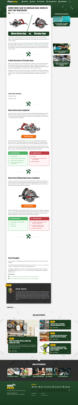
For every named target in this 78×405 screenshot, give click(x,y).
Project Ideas (41, 1)
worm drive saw (40, 265)
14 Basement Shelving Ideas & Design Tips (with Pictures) (58, 336)
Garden (33, 1)
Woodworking (63, 1)
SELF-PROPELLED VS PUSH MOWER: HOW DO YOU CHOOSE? (24, 276)
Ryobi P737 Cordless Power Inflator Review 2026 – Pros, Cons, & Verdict (58, 348)
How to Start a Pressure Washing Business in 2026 (57, 324)
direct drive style (23, 270)
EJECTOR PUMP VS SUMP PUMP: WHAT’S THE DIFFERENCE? (24, 278)
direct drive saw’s (12, 211)
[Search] (69, 390)
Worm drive (26, 44)
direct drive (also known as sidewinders (39, 44)
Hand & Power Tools (52, 1)
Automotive (25, 1)
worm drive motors (30, 140)
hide (15, 307)
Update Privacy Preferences (12, 392)
